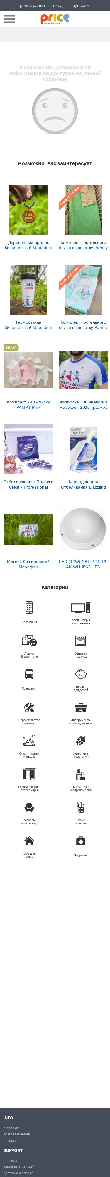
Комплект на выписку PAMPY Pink (28, 405)
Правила (10, 1161)
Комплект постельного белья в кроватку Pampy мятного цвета (83, 245)
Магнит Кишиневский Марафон (28, 564)
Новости (10, 1141)
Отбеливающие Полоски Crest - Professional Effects (28, 484)
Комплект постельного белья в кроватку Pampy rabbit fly (83, 325)
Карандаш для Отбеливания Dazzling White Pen (83, 484)
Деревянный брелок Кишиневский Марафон (29, 245)
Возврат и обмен (17, 1134)
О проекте (11, 1128)
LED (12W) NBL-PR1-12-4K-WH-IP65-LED (83, 564)
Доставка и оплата (18, 1173)
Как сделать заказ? (19, 1167)
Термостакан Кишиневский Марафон (29, 325)
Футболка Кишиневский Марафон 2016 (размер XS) (83, 405)
